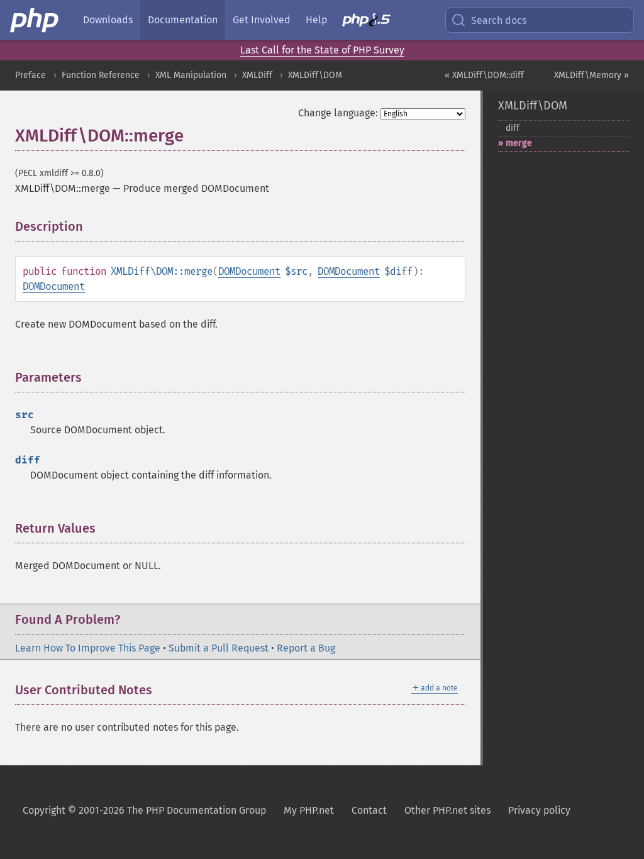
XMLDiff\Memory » (591, 75)
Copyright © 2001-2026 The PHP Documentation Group (144, 810)
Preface (30, 75)
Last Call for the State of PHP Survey (322, 50)
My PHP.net (309, 810)
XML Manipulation (190, 75)
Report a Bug (306, 648)
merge (519, 143)
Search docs (498, 20)
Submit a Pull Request (219, 648)
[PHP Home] (35, 20)
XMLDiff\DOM (315, 75)
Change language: (338, 113)
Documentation (183, 20)
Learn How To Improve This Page (87, 648)
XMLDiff (257, 75)
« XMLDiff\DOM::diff (484, 75)
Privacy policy (539, 810)
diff (512, 128)
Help (316, 20)
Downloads (108, 20)
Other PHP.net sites (447, 810)
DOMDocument (249, 271)
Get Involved (262, 20)
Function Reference (101, 75)
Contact (369, 810)
